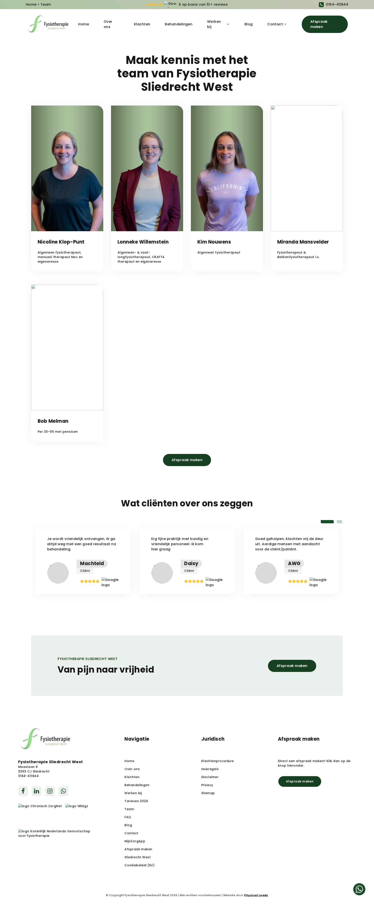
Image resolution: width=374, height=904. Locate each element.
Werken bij (214, 24)
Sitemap (208, 793)
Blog (249, 24)
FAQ (127, 817)
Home (31, 4)
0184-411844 (337, 4)
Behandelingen (178, 24)
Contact (275, 24)
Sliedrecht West (137, 857)
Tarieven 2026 (136, 801)
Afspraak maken (319, 24)
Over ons (108, 24)
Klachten (142, 24)
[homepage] (48, 24)
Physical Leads (256, 895)
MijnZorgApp (134, 841)
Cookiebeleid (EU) (139, 865)
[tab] (327, 521)
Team (129, 809)
